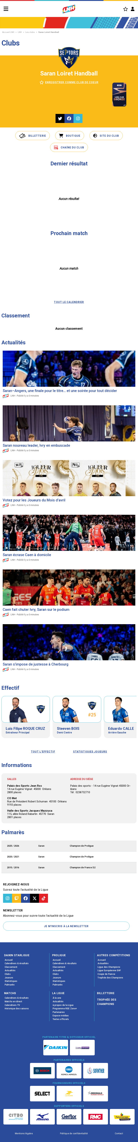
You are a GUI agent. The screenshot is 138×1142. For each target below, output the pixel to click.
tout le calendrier (69, 302)
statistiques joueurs (90, 751)
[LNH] (69, 9)
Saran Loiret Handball (48, 32)
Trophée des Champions (106, 1002)
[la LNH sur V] (34, 898)
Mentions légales (24, 1133)
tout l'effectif (43, 751)
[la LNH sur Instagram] (7, 898)
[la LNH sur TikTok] (43, 898)
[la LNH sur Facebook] (25, 898)
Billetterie (105, 993)
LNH (20, 32)
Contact (119, 1133)
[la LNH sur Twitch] (16, 898)
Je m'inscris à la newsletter (66, 926)
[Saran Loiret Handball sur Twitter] (60, 118)
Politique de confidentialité (74, 1133)
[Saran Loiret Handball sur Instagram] (77, 118)
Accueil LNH (8, 32)
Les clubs (30, 32)
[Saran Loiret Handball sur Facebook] (69, 118)
